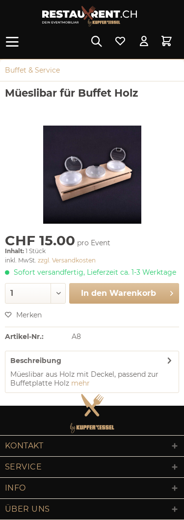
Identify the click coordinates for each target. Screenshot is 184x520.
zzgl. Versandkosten (67, 260)
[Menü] (14, 42)
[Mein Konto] (144, 42)
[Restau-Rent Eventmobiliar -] (89, 16)
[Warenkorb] (168, 42)
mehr (80, 383)
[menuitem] (14, 42)
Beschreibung (35, 360)
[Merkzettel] (120, 42)
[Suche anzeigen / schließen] (96, 42)
